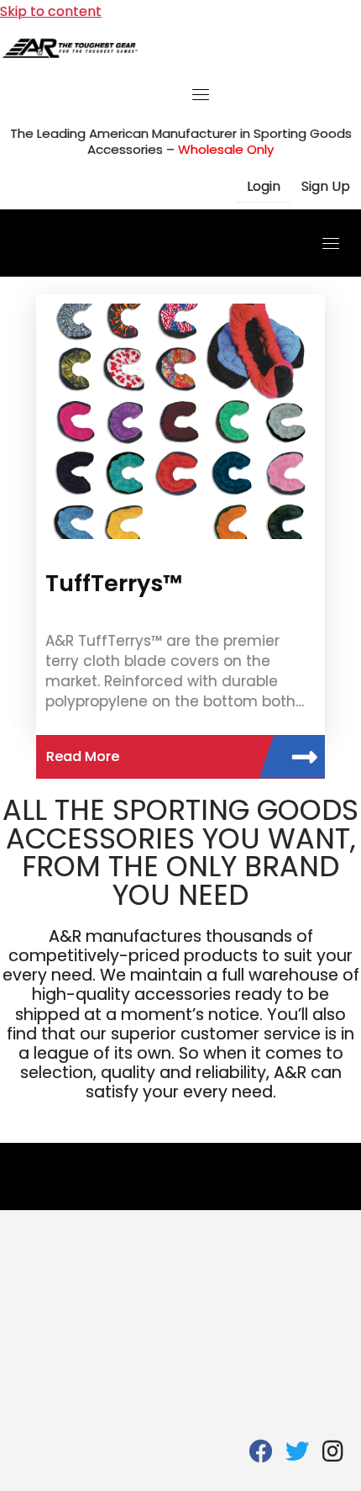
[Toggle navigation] (200, 94)
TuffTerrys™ (113, 583)
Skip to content (51, 11)
